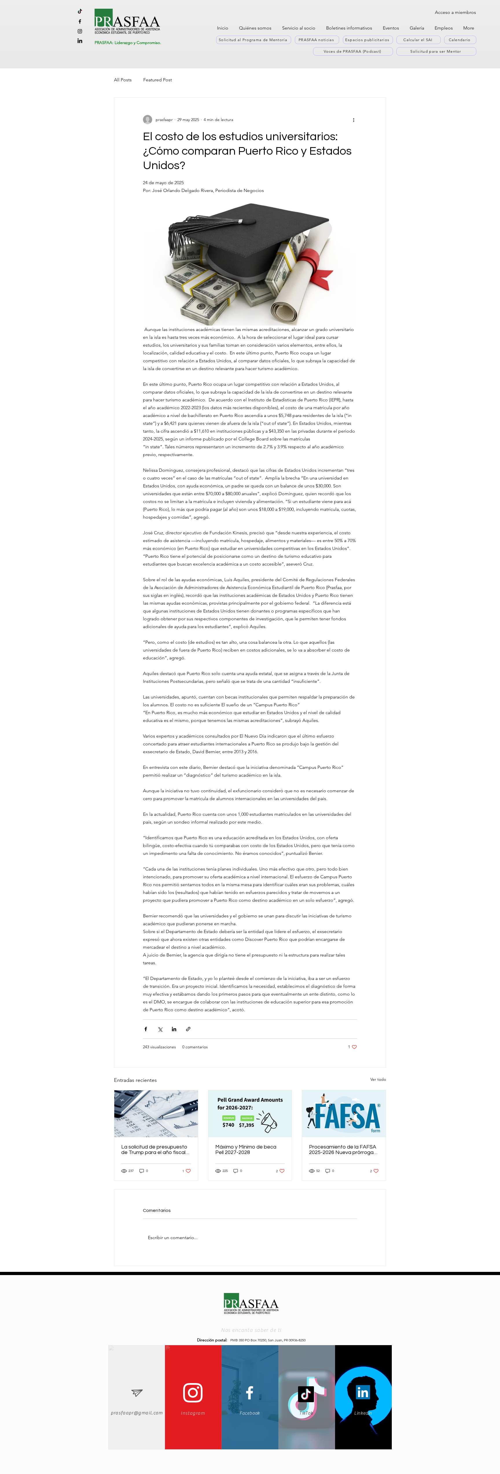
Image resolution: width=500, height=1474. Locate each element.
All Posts (123, 80)
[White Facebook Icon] (249, 1393)
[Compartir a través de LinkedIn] (174, 1029)
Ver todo (378, 1079)
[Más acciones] (353, 119)
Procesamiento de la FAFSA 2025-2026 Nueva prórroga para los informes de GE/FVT (343, 1149)
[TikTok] (306, 1394)
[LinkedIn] (363, 1392)
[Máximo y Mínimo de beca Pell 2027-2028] (250, 1113)
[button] (256, 28)
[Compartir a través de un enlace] (188, 1029)
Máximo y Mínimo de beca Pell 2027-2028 (245, 1149)
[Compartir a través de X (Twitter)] (160, 1029)
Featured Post (157, 80)
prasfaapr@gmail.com (137, 1413)
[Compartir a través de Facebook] (145, 1029)
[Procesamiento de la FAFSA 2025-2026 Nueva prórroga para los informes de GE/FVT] (344, 1113)
